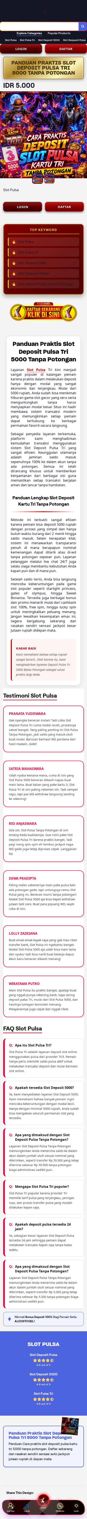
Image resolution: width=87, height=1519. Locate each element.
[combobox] (39, 26)
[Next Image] (83, 135)
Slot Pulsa (36, 369)
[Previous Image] (3, 135)
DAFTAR (66, 49)
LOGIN (21, 49)
